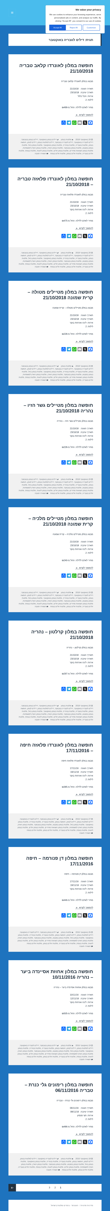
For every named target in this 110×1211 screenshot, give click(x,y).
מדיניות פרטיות (87, 1205)
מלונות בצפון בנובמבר (72, 148)
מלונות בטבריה (82, 145)
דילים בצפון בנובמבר (29, 139)
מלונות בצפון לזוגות (45, 151)
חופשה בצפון (60, 822)
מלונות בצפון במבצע (61, 825)
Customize (91, 28)
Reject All (74, 28)
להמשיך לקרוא (84, 115)
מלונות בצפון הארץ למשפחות (35, 148)
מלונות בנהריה (69, 145)
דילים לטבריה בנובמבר (64, 142)
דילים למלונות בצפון (46, 142)
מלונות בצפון (66, 139)
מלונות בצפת (30, 151)
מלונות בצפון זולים (61, 151)
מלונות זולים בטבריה (67, 830)
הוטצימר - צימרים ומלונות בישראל (64, 1205)
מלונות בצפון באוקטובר (52, 145)
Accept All (57, 28)
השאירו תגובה (40, 153)
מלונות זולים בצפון (74, 153)
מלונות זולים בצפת (57, 153)
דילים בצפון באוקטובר (48, 139)
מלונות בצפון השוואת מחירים (81, 151)
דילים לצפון (31, 142)
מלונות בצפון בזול (35, 145)
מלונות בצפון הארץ (55, 148)
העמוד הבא (12, 1187)
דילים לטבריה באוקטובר (83, 142)
